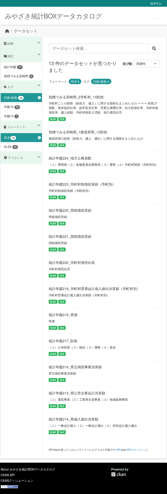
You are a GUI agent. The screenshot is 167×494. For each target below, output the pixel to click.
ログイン (156, 3)
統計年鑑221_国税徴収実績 (70, 236)
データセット (25, 30)
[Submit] (154, 48)
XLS (62, 119)
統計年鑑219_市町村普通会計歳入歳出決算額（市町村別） (94, 288)
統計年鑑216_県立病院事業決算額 (75, 366)
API (118, 449)
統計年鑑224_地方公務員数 (70, 158)
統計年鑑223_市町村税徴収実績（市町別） (82, 184)
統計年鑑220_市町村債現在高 (72, 262)
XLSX (53, 119)
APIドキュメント (137, 449)
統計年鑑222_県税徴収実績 (70, 210)
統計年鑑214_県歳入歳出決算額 (73, 419)
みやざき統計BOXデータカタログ (53, 15)
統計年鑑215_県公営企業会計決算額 (77, 392)
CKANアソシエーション (17, 480)
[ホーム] (7, 30)
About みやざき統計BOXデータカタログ (28, 469)
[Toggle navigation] (157, 16)
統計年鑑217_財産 (63, 340)
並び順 (127, 63)
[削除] (78, 81)
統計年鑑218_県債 (63, 314)
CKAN (118, 474)
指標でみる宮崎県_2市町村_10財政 (76, 96)
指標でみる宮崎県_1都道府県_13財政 (78, 131)
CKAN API (8, 475)
